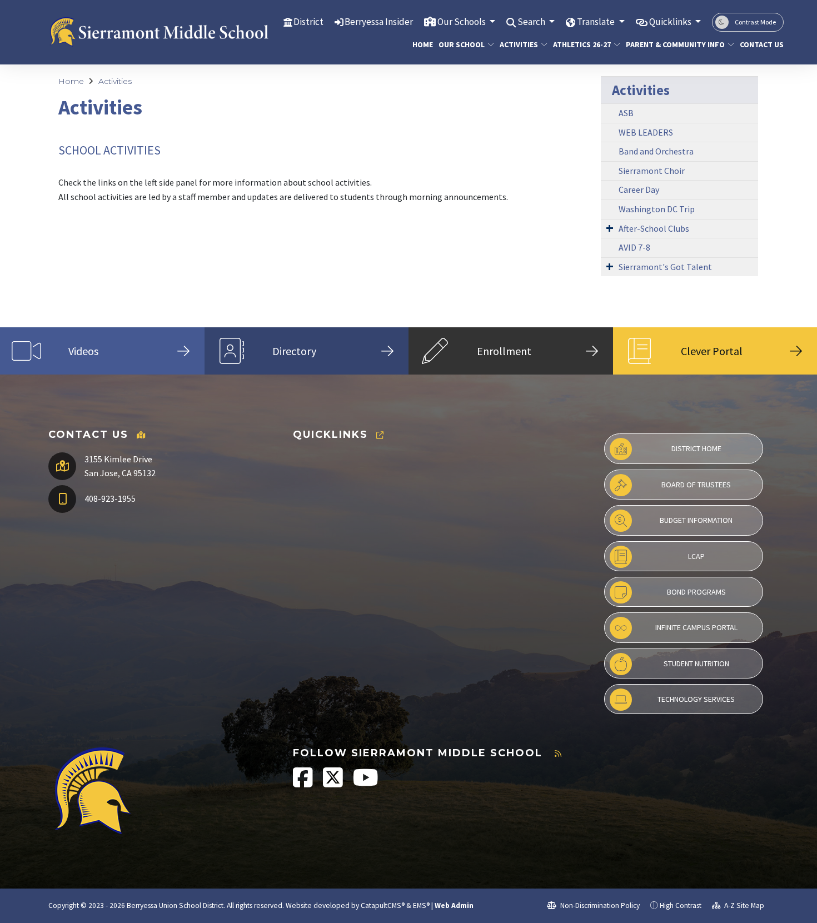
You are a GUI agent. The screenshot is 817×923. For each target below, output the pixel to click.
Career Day (639, 189)
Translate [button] (596, 22)
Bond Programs (696, 592)
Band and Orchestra (656, 151)
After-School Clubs (654, 228)
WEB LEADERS (646, 132)
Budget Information (696, 520)
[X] (334, 783)
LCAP (696, 556)
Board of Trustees (696, 485)
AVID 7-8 (634, 247)
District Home (696, 448)
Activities (519, 44)
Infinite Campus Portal (696, 627)
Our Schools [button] (462, 22)
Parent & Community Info (674, 44)
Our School (462, 44)
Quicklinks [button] (671, 22)
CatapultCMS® (383, 905)
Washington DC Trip (657, 208)
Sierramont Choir (652, 170)
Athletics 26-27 (582, 44)
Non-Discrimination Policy (599, 905)
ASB (626, 112)
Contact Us (759, 44)
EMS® (421, 905)
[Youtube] (365, 783)
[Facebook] (304, 783)
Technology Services (696, 699)
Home (421, 44)
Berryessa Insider (379, 22)
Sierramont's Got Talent (665, 266)
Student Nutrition (696, 663)
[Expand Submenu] (609, 228)
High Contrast (680, 905)
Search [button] (532, 22)
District (308, 22)
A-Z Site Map (743, 905)
